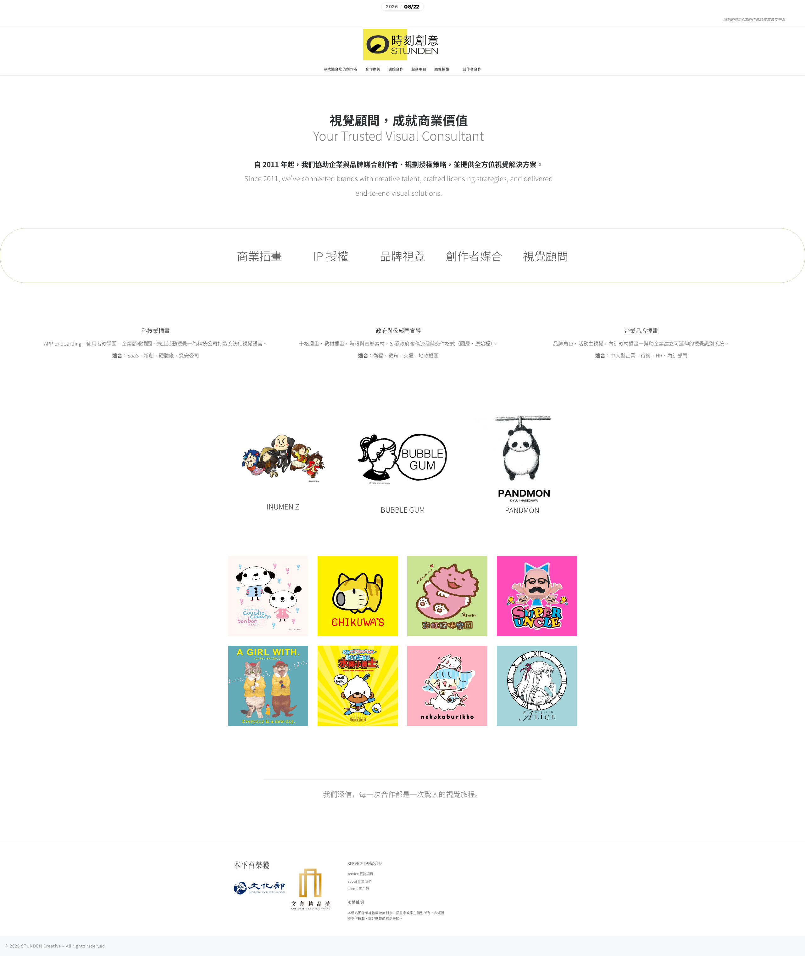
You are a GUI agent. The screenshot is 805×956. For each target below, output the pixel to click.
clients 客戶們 (358, 888)
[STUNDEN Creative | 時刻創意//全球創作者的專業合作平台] (402, 43)
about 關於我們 (359, 881)
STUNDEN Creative (41, 946)
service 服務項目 (360, 873)
